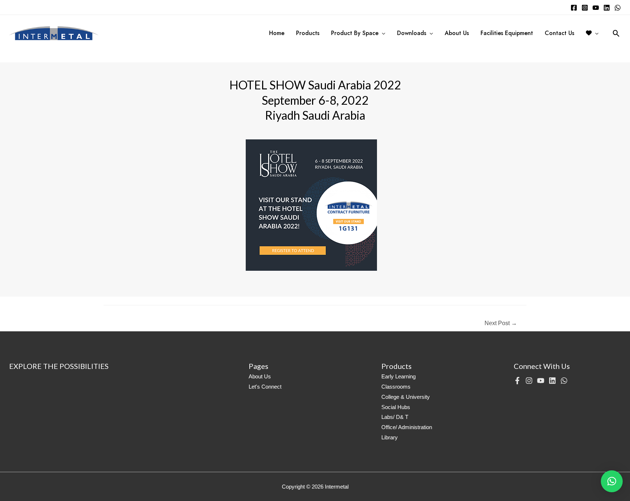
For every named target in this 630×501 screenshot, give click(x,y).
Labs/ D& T (394, 417)
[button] (612, 481)
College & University (405, 397)
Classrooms (396, 387)
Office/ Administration (406, 427)
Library (389, 437)
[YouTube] (595, 7)
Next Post (501, 323)
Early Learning (398, 376)
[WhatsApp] (617, 7)
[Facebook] (574, 7)
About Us (260, 376)
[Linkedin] (606, 7)
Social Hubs (395, 407)
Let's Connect (265, 387)
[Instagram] (585, 7)
